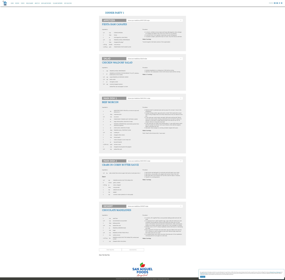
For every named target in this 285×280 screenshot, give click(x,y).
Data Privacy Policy (204, 273)
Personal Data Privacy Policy (163, 278)
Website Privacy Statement (275, 272)
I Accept (202, 276)
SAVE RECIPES (133, 249)
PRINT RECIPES (110, 249)
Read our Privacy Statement (151, 278)
